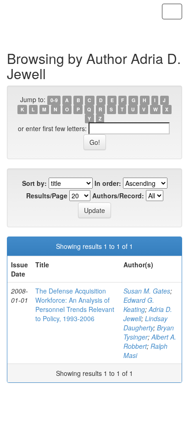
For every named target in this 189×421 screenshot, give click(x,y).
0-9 (54, 100)
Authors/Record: (118, 195)
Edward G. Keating (138, 304)
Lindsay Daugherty (145, 323)
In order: (107, 183)
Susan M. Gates (146, 290)
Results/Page (46, 195)
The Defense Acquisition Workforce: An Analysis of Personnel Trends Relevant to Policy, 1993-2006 (74, 304)
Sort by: (34, 183)
